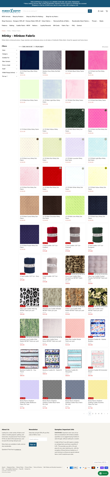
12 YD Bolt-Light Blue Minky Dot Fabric (97, 159)
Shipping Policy (11, 467)
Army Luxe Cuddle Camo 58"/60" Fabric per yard (95, 309)
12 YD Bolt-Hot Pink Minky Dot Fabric (97, 130)
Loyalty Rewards (45, 25)
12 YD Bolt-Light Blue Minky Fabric (51, 101)
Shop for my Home (52, 16)
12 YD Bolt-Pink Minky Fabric (74, 100)
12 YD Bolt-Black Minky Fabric (74, 71)
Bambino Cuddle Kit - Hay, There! (28, 371)
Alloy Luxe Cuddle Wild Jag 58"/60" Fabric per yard (28, 309)
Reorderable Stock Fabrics (80, 21)
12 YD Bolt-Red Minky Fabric (97, 100)
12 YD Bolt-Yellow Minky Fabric (50, 130)
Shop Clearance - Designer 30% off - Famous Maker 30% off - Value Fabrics (26, 21)
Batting (12, 25)
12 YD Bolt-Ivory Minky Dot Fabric (28, 159)
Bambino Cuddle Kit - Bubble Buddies (97, 340)
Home (4, 31)
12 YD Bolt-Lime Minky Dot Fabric (73, 217)
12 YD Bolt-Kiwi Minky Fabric (29, 100)
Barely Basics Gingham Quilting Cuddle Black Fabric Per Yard (51, 402)
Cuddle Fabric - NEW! (23, 25)
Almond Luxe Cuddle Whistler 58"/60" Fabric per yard (52, 309)
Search (3, 467)
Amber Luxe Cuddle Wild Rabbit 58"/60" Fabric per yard (74, 309)
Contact (79, 25)
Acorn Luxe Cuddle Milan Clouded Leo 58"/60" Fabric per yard (73, 278)
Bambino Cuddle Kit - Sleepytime (71, 371)
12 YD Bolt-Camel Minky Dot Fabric (29, 217)
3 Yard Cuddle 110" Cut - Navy (29, 276)
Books (101, 21)
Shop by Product (18, 16)
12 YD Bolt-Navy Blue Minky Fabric (28, 72)
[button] (101, 11)
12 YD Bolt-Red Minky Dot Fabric (51, 188)
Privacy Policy (28, 467)
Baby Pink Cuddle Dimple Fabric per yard (73, 340)
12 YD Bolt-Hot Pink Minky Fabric (96, 72)
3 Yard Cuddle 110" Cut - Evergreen (96, 246)
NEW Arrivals (6, 16)
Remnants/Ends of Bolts (61, 21)
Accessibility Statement (11, 469)
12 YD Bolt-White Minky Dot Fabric (74, 188)
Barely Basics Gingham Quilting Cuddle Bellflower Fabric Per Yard (28, 402)
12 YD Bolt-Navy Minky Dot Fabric (96, 217)
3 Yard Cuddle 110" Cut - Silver (50, 277)
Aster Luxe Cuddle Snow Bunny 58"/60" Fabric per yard (52, 340)
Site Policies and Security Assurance (52, 467)
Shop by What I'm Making (34, 16)
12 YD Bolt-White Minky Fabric (29, 129)
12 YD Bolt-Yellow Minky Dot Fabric (97, 188)
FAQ (73, 25)
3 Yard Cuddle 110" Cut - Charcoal (73, 246)
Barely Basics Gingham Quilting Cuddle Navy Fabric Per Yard (73, 402)
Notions (35, 25)
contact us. (18, 449)
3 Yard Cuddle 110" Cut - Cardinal (50, 246)
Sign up (32, 445)
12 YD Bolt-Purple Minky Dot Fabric (29, 246)
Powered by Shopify (6, 472)
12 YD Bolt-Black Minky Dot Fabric (73, 130)
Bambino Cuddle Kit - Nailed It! (52, 370)
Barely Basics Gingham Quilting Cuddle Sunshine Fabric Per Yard (96, 402)
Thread (94, 21)
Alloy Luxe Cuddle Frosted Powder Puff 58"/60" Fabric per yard (97, 278)
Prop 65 (21, 469)
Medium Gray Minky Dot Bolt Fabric (51, 72)
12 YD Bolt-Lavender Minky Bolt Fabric (73, 159)
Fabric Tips (65, 25)
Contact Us (27, 469)
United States (100, 462)
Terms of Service (38, 467)
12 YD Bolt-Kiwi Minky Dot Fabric (51, 159)
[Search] (90, 11)
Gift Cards (56, 25)
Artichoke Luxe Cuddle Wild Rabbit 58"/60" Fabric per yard (29, 340)
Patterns (4, 25)
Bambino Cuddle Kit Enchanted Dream (97, 371)
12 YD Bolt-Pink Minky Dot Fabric (28, 188)
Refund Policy (19, 467)
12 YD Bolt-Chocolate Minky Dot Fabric (51, 217)
